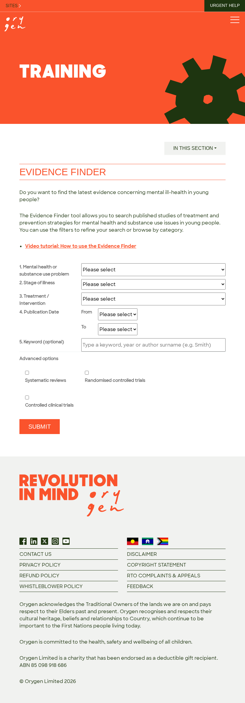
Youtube (66, 541)
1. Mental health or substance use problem (44, 270)
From (86, 312)
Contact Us (35, 554)
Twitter (44, 541)
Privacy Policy (40, 565)
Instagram (55, 541)
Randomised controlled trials (115, 380)
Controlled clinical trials (49, 405)
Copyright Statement (156, 565)
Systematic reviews (45, 380)
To (83, 327)
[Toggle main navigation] (234, 19)
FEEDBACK (140, 586)
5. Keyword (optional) (41, 341)
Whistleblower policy (51, 586)
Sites (12, 5)
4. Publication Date (39, 312)
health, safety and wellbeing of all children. (140, 642)
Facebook (23, 541)
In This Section (193, 148)
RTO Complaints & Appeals (163, 576)
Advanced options (38, 358)
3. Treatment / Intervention (34, 299)
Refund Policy (39, 576)
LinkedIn (33, 541)
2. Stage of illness (37, 282)
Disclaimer (142, 554)
